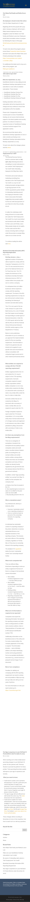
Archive (5, 837)
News (4, 840)
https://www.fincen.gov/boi (13, 690)
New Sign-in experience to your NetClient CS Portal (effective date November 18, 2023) (14, 871)
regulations (18, 549)
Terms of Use (16, 899)
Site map (22, 899)
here (9, 243)
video (23, 796)
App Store (10, 809)
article (9, 147)
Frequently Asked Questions (18, 51)
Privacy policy (9, 899)
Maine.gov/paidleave (8, 69)
